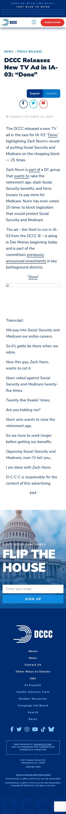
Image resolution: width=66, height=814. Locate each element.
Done (52, 134)
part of (34, 169)
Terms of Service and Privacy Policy (33, 774)
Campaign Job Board (33, 705)
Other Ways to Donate (33, 671)
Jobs (33, 678)
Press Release (29, 51)
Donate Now (52, 22)
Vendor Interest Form (33, 692)
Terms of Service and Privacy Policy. (48, 14)
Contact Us (33, 665)
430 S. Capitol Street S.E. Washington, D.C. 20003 (33, 761)
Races (33, 719)
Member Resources (33, 698)
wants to (21, 176)
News (9, 51)
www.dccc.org (42, 744)
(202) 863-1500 (33, 766)
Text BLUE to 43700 (33, 6)
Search (33, 712)
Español (51, 93)
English (35, 93)
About (33, 651)
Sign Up (33, 599)
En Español (33, 685)
